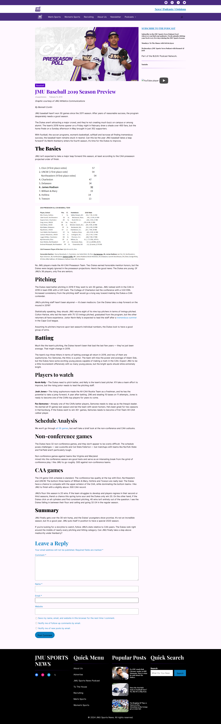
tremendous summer (127, 317)
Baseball (40, 85)
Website (39, 606)
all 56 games (62, 428)
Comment (40, 555)
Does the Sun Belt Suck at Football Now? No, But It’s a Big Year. (138, 690)
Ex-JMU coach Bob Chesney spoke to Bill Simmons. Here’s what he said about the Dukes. (138, 673)
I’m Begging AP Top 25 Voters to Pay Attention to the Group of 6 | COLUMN (138, 706)
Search (154, 668)
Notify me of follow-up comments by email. (59, 623)
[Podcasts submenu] (135, 16)
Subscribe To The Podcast (158, 28)
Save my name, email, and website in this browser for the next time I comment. (76, 618)
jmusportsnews (40, 97)
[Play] (163, 80)
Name (38, 584)
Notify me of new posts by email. (54, 628)
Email (38, 595)
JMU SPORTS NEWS (51, 660)
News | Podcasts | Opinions (170, 9)
